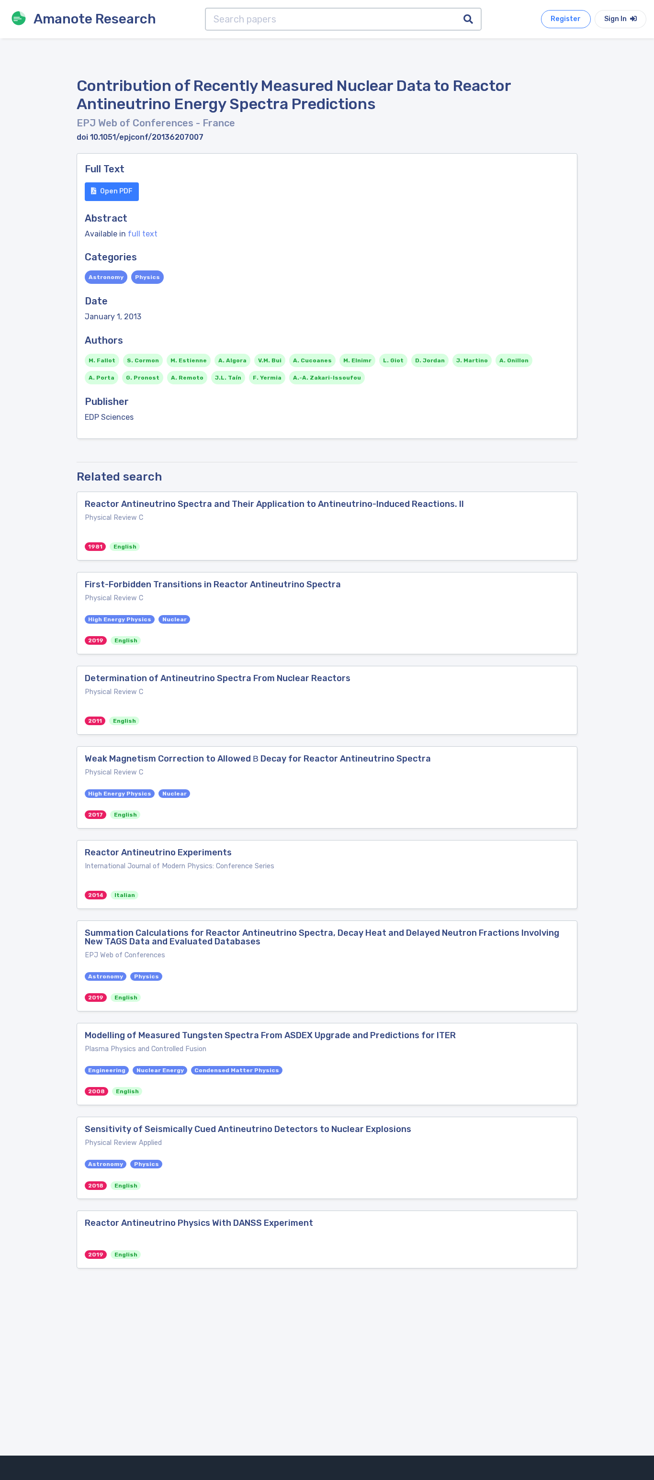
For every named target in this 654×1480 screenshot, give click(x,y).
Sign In (616, 19)
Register (566, 19)
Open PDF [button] (116, 191)
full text (143, 233)
